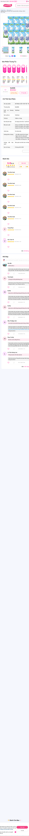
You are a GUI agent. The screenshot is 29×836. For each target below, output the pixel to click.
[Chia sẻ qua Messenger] (12, 55)
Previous (2, 75)
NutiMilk (12, 88)
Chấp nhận (22, 827)
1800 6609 (11, 1)
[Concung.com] (8, 5)
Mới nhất (24, 163)
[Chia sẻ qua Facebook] (14, 55)
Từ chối (22, 830)
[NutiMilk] (5, 90)
